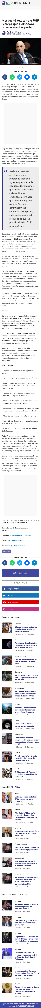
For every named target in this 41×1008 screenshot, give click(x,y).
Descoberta (19, 640)
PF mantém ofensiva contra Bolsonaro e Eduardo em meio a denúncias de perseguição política (26, 881)
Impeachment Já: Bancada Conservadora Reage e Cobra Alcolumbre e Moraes (27, 973)
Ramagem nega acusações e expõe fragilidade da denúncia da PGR (26, 906)
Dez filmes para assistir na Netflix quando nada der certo (26, 661)
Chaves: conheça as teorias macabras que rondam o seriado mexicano (26, 629)
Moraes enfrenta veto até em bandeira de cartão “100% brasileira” (27, 833)
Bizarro (17, 704)
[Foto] (7, 628)
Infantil (17, 810)
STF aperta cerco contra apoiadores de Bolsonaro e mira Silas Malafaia (26, 863)
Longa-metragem (21, 656)
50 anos (18, 624)
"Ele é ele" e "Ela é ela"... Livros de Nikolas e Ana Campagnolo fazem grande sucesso (26, 816)
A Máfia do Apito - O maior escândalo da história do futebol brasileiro (26, 758)
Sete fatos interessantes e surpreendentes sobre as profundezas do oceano (25, 710)
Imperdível (19, 734)
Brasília (18, 901)
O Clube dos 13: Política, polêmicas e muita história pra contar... (26, 774)
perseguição (19, 858)
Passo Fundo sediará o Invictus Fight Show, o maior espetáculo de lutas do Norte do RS (27, 741)
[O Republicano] (4, 33)
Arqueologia (19, 688)
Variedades (30, 634)
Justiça (17, 753)
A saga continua (21, 844)
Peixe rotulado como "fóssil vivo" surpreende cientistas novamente (26, 677)
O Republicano (15, 32)
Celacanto (19, 672)
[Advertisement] (20, 123)
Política (28, 34)
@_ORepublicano (15, 540)
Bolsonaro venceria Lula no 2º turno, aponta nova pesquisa (26, 799)
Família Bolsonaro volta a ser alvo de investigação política (27, 848)
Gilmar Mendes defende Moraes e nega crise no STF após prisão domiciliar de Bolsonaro (26, 956)
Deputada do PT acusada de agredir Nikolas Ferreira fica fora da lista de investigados (26, 939)
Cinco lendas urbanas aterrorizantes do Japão (24, 725)
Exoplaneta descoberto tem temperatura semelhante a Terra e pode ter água (26, 645)
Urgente (18, 828)
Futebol (18, 769)
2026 (17, 794)
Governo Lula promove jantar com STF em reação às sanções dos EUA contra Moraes (27, 990)
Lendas (17, 720)
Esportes (30, 747)
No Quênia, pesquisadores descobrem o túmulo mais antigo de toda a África (25, 694)
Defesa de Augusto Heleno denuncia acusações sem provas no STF (26, 923)
